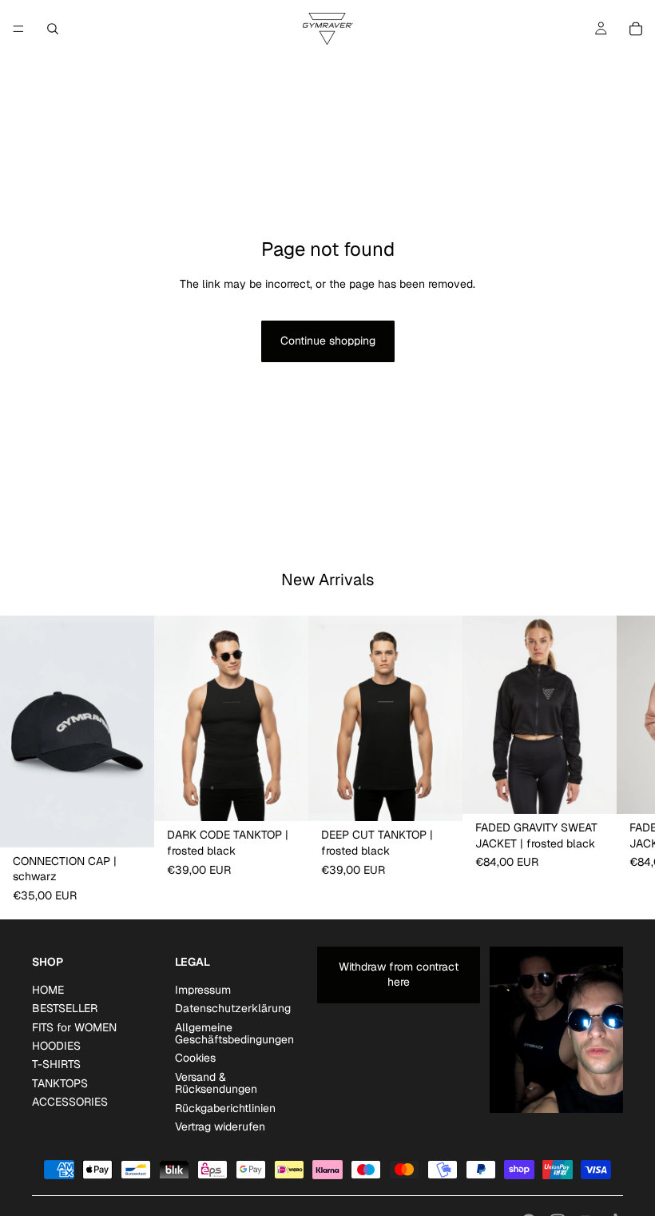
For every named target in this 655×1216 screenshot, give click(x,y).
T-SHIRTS (56, 1064)
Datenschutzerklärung (233, 1008)
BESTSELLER (64, 1008)
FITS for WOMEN (74, 1026)
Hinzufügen (143, 821)
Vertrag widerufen (220, 1126)
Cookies (195, 1058)
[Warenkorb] (635, 28)
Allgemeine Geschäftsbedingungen (234, 1032)
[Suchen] (52, 28)
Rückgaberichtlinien (225, 1107)
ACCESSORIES (70, 1101)
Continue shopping (327, 340)
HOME (48, 990)
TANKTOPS (60, 1083)
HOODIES (56, 1046)
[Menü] (18, 28)
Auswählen (297, 795)
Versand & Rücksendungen (216, 1083)
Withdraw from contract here (398, 974)
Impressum (203, 990)
